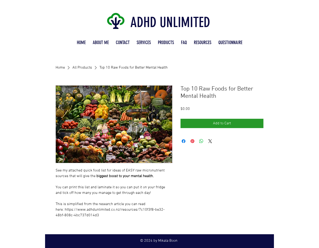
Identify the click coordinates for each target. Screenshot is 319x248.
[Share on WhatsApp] (201, 141)
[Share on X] (210, 141)
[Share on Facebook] (183, 141)
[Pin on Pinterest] (192, 141)
